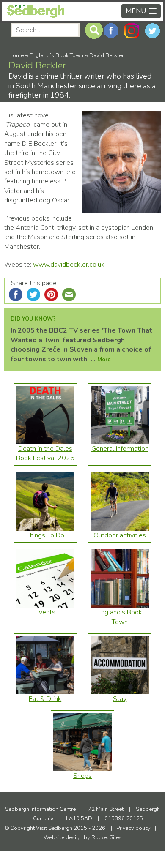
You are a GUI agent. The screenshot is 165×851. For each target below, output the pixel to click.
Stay (119, 699)
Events (45, 612)
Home (16, 55)
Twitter (152, 30)
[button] (141, 11)
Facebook (111, 30)
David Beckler (106, 55)
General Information (119, 448)
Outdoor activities (120, 535)
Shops (82, 775)
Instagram (131, 30)
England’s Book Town (56, 55)
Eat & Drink (45, 699)
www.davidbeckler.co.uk (68, 264)
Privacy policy (133, 828)
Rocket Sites (106, 837)
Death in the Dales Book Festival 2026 (45, 453)
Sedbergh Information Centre (40, 809)
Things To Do (45, 535)
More (104, 359)
